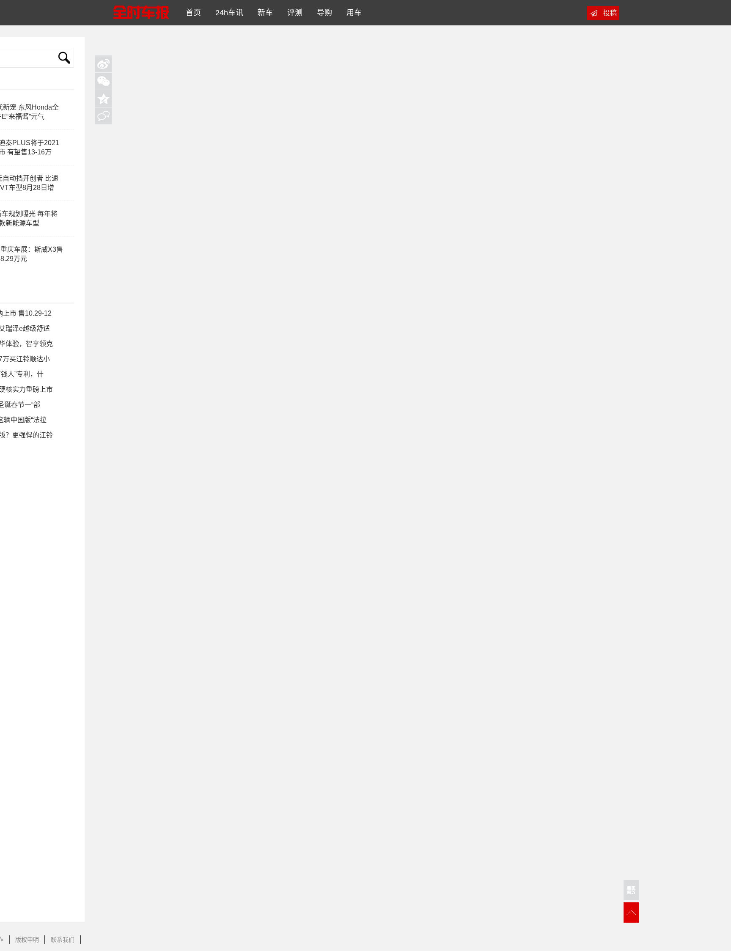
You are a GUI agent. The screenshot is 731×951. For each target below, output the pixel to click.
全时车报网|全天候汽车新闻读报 (141, 12)
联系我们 (62, 939)
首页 (191, 12)
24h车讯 (227, 12)
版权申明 (27, 939)
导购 (322, 12)
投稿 (610, 12)
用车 (352, 12)
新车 (263, 12)
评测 (292, 12)
